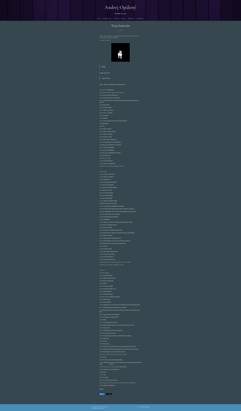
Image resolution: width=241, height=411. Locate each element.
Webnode (147, 406)
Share (102, 394)
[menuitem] (99, 18)
